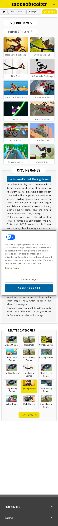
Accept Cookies (29, 288)
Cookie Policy (12, 268)
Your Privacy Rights (29, 279)
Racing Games (33, 11)
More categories (29, 414)
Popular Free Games (17, 11)
